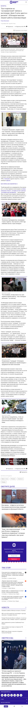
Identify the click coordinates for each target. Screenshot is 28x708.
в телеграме (6, 178)
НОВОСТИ (5, 607)
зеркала (8, 180)
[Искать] (22, 706)
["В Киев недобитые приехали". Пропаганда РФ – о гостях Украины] (14, 654)
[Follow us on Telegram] (14, 695)
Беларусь (3, 6)
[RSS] (18, 695)
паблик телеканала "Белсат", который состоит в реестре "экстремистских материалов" (13, 190)
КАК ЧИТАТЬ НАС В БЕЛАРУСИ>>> (9, 184)
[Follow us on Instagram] (11, 695)
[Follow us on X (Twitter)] (5, 695)
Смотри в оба (7, 638)
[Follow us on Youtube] (8, 695)
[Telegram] (14, 706)
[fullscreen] (25, 46)
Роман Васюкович (5, 20)
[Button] (9, 26)
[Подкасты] (21, 695)
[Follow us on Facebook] (2, 695)
